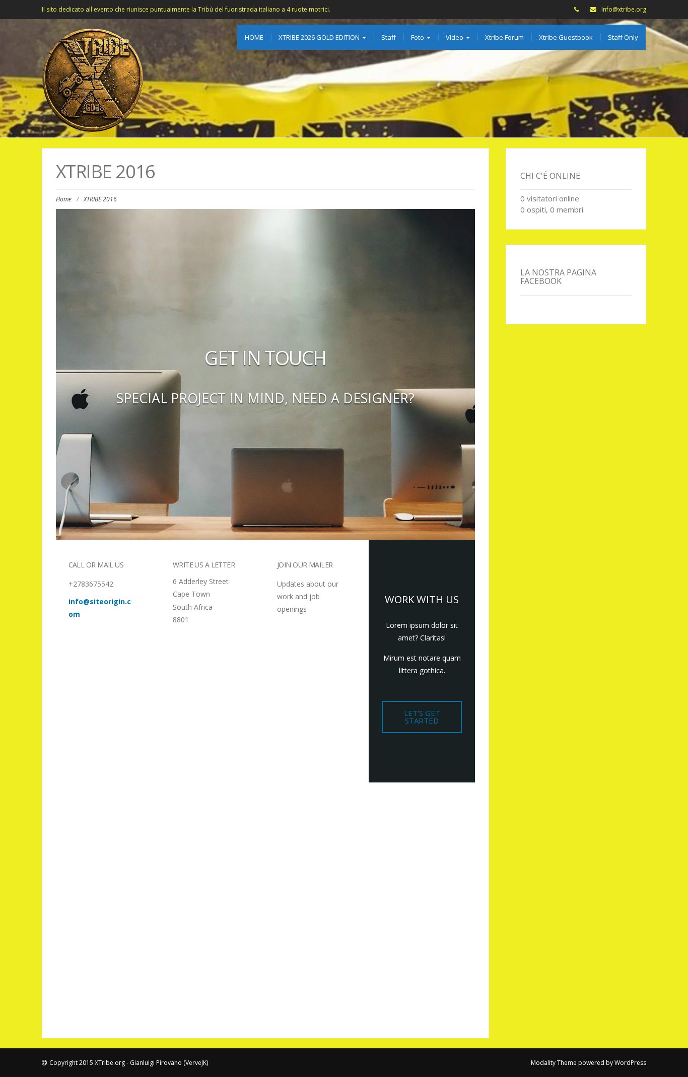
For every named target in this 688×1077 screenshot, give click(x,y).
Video (455, 37)
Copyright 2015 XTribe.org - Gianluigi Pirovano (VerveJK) (128, 1062)
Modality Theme (554, 1062)
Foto (418, 37)
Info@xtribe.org (623, 9)
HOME (254, 37)
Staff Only (623, 37)
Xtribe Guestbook (566, 37)
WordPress (630, 1062)
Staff (388, 37)
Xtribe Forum (504, 37)
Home (64, 199)
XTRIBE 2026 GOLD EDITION (320, 37)
